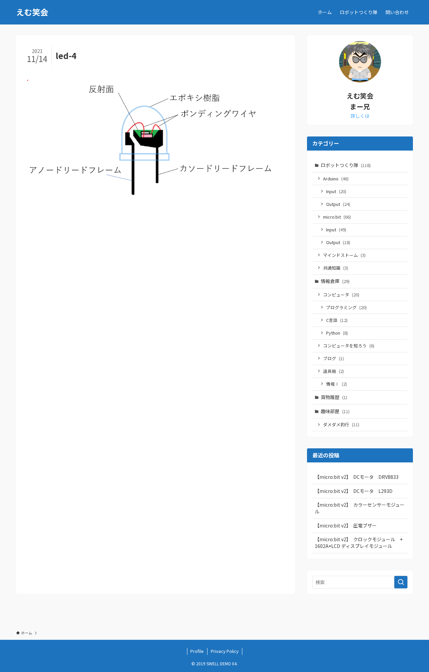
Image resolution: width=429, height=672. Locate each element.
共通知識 (335, 268)
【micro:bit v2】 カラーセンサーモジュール (360, 508)
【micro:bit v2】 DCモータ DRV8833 (357, 476)
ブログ (333, 358)
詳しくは (360, 115)
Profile (197, 651)
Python (337, 333)
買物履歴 (334, 397)
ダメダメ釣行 (341, 424)
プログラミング (346, 307)
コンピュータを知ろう (348, 345)
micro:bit (337, 217)
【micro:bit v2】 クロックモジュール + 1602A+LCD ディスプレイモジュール (361, 542)
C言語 (337, 320)
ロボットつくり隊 (346, 165)
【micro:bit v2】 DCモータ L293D (353, 491)
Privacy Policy (225, 651)
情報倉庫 (335, 281)
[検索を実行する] (401, 582)
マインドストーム (344, 255)
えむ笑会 (32, 12)
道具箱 (333, 371)
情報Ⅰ (336, 384)
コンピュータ (341, 294)
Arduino (336, 178)
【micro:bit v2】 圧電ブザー (346, 525)
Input (336, 191)
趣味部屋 (335, 411)
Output (338, 204)
